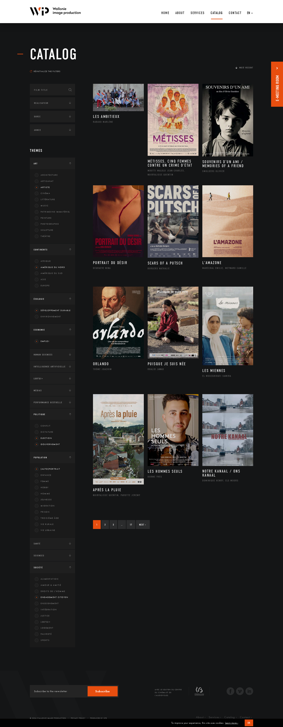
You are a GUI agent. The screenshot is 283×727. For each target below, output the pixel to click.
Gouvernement (50, 444)
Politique (39, 414)
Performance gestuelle (48, 402)
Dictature (47, 432)
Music (45, 205)
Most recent (246, 67)
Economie (39, 329)
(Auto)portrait (50, 469)
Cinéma (45, 193)
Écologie (39, 299)
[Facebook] (230, 691)
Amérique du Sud (52, 273)
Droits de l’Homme (53, 591)
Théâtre (45, 236)
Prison (45, 511)
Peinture (46, 218)
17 (131, 524)
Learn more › (231, 723)
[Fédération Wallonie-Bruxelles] (199, 692)
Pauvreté (46, 634)
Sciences (39, 555)
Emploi (45, 341)
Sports (45, 640)
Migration (48, 505)
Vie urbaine (48, 530)
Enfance (46, 475)
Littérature (48, 199)
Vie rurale (47, 524)
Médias (38, 390)
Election (46, 438)
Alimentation (49, 579)
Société (38, 567)
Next (142, 524)
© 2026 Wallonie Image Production (48, 718)
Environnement (51, 316)
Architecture (49, 175)
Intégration (49, 609)
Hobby (45, 487)
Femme (45, 481)
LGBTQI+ (38, 378)
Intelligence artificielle (50, 366)
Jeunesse (46, 499)
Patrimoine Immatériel (55, 211)
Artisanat (47, 181)
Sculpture (47, 230)
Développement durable (56, 310)
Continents (41, 249)
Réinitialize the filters (47, 71)
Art (36, 163)
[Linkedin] (249, 691)
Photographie (50, 223)
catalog (53, 54)
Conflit (46, 425)
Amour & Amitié (51, 585)
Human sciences (43, 354)
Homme (45, 493)
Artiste (45, 187)
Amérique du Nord (53, 267)
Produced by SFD (98, 718)
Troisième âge (50, 518)
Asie (43, 279)
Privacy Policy (78, 718)
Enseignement (50, 603)
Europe (45, 285)
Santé (37, 543)
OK (249, 722)
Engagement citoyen (54, 597)
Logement (47, 627)
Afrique (46, 261)
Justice (45, 615)
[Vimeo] (240, 691)
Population (40, 457)
